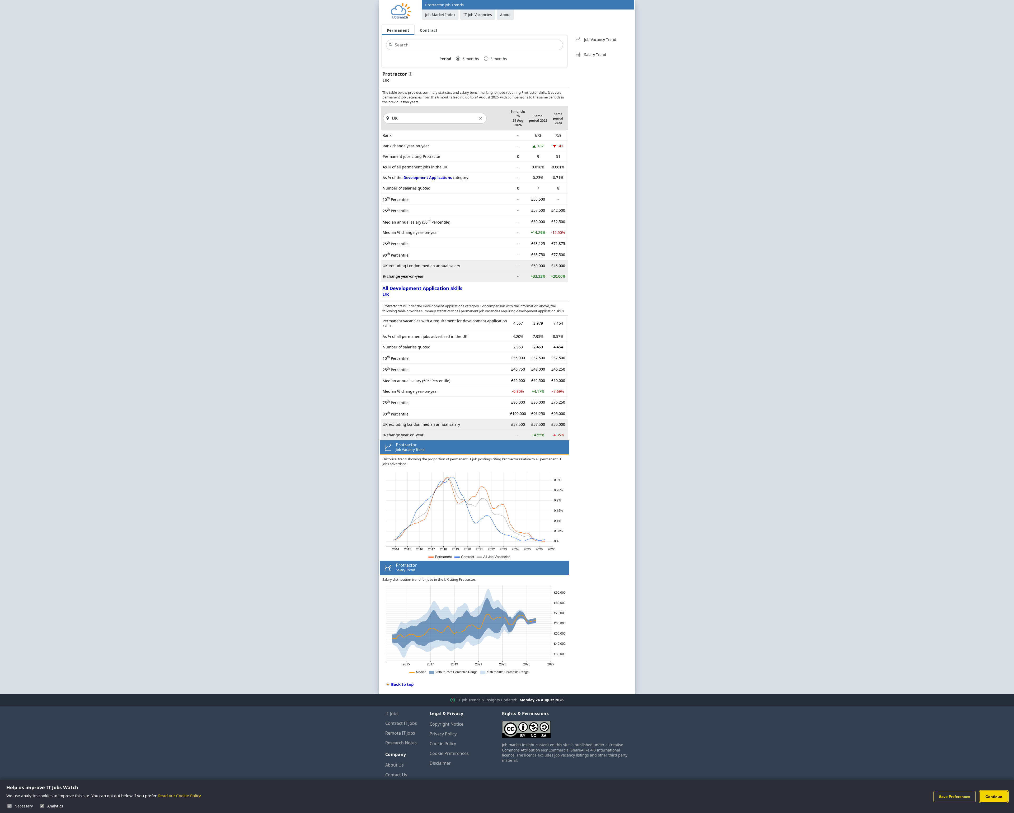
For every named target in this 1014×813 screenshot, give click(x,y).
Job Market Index (440, 14)
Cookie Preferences (449, 753)
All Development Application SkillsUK (422, 291)
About (505, 14)
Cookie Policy (443, 743)
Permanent (398, 30)
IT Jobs (391, 713)
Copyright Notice (446, 724)
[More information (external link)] (409, 74)
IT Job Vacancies (477, 14)
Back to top (402, 684)
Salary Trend (595, 54)
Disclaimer (440, 763)
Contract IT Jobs (401, 723)
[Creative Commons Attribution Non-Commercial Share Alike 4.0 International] (565, 727)
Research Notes (401, 743)
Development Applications (427, 177)
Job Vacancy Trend (600, 39)
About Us (394, 765)
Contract (429, 30)
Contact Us (396, 775)
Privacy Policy (443, 734)
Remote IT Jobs (400, 733)
